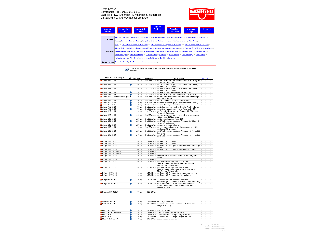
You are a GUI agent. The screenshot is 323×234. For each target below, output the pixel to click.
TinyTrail (176, 41)
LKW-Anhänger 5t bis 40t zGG (191, 48)
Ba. (207, 78)
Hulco (194, 38)
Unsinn (184, 41)
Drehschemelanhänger (144, 48)
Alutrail (124, 38)
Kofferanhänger (187, 51)
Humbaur (202, 38)
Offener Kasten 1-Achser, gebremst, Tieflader (166, 45)
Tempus (168, 41)
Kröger (123, 41)
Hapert (180, 38)
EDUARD (165, 38)
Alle (116, 45)
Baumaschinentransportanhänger (166, 48)
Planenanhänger (173, 51)
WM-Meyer (193, 41)
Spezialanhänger (151, 58)
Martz (130, 41)
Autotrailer (162, 55)
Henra (187, 38)
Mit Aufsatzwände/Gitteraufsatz (153, 51)
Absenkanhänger (135, 51)
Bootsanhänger (174, 55)
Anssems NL (146, 38)
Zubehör (163, 58)
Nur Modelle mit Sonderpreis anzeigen (143, 62)
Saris (152, 41)
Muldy (138, 41)
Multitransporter (151, 55)
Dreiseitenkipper (121, 51)
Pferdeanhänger (187, 55)
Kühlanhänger (201, 51)
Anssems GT (135, 38)
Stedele (160, 41)
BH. (211, 78)
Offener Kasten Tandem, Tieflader (196, 45)
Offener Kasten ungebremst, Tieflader (134, 45)
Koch (117, 41)
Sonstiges (171, 58)
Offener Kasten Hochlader (124, 48)
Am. (203, 78)
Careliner (156, 38)
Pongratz (145, 41)
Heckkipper (208, 48)
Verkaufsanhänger (121, 58)
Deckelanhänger (121, 55)
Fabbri (173, 38)
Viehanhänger (200, 55)
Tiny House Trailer (136, 58)
